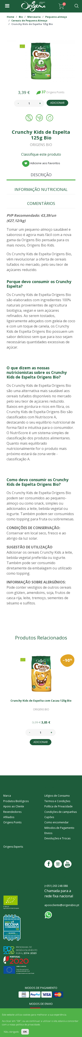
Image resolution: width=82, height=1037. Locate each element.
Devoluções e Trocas (57, 838)
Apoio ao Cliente (13, 806)
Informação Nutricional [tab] (41, 189)
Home (10, 16)
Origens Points (12, 822)
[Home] (33, 6)
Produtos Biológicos (16, 801)
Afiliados (8, 817)
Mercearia (34, 16)
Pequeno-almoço (56, 16)
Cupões (49, 817)
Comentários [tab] (41, 203)
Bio (21, 16)
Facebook (48, 864)
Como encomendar (56, 822)
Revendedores (12, 812)
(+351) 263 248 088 (56, 886)
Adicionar (57, 103)
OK (25, 1031)
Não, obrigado (11, 1031)
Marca (7, 796)
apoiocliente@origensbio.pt (61, 905)
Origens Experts (13, 847)
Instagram (58, 864)
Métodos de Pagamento (59, 828)
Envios (48, 833)
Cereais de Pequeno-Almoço (29, 20)
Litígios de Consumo (57, 796)
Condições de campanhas (60, 812)
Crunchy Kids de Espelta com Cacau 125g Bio (41, 700)
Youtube (68, 864)
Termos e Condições (57, 801)
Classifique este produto (41, 154)
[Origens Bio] (7, 6)
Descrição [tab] (41, 174)
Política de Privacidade (58, 806)
